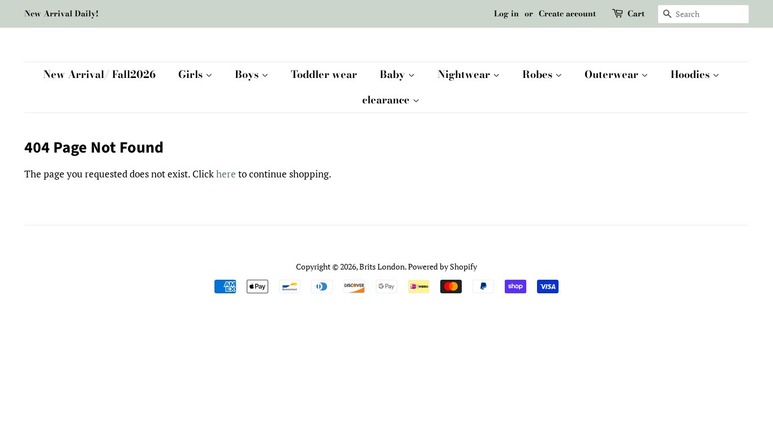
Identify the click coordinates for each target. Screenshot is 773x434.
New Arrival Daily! (61, 13)
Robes (538, 74)
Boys (248, 74)
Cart (636, 13)
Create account (567, 13)
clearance (387, 99)
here (226, 173)
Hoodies (691, 74)
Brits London (382, 266)
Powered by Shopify (442, 266)
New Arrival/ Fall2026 (99, 74)
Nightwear (465, 74)
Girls (191, 74)
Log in (506, 13)
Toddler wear (324, 74)
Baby (394, 74)
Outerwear (613, 74)
